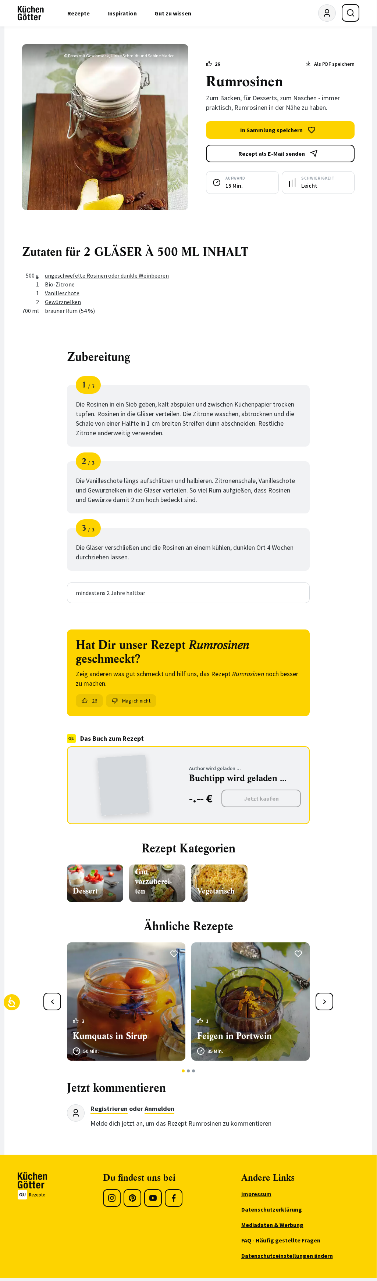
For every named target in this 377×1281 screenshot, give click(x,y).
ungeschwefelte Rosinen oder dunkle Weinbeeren (107, 275)
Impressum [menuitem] (256, 1194)
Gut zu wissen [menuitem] (172, 13)
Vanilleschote (62, 293)
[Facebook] (173, 1198)
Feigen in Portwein (234, 1036)
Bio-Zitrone (60, 284)
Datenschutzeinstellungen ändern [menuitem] (287, 1255)
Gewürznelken (63, 302)
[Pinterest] (132, 1198)
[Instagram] (112, 1198)
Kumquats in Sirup (110, 1036)
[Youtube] (153, 1198)
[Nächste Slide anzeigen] (324, 1001)
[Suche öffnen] (350, 13)
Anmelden (159, 1108)
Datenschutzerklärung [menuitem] (271, 1209)
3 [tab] (193, 1070)
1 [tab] (183, 1070)
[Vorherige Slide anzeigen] (52, 1001)
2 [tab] (188, 1070)
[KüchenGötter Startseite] (31, 13)
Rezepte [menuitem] (78, 13)
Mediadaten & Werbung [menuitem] (272, 1224)
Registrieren (109, 1108)
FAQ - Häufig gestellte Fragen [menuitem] (280, 1240)
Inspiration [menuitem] (122, 13)
